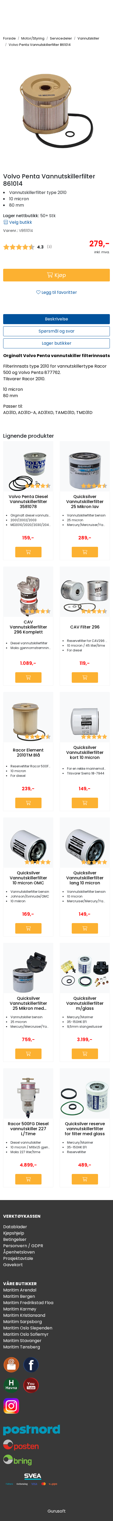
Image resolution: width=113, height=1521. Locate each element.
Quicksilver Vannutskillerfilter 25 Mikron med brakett (28, 1003)
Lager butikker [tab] (56, 343)
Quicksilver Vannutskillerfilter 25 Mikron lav (85, 501)
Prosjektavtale (18, 1258)
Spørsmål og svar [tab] (57, 331)
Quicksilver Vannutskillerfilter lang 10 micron (85, 878)
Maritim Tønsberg (21, 1347)
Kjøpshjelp (13, 1233)
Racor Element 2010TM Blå (28, 753)
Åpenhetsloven (19, 1252)
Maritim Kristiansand (24, 1315)
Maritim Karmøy (19, 1309)
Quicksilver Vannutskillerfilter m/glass (85, 1003)
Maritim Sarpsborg (22, 1322)
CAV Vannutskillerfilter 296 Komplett (28, 627)
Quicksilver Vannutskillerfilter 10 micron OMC (28, 878)
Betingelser (15, 1239)
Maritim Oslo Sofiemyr (26, 1334)
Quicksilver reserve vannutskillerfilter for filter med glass (85, 1129)
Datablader (15, 1227)
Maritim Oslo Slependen (27, 1328)
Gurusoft (57, 1511)
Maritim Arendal (19, 1290)
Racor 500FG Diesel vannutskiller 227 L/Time (28, 1129)
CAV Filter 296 (85, 627)
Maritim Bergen (19, 1296)
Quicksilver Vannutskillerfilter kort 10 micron (85, 752)
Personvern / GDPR (23, 1246)
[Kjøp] (28, 552)
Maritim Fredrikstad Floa (28, 1303)
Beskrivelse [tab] (56, 319)
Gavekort (13, 1265)
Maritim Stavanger (22, 1341)
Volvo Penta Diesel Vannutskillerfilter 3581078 (28, 501)
